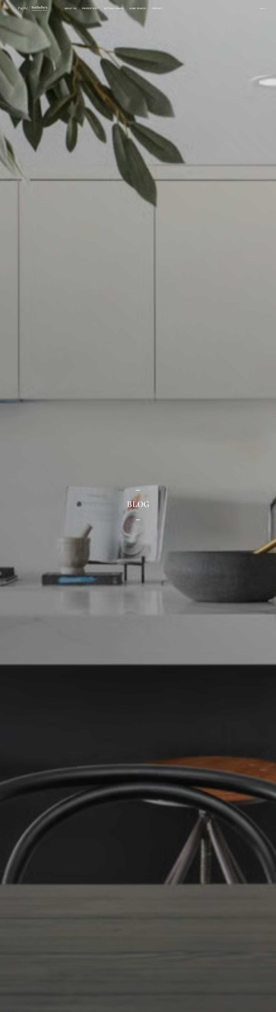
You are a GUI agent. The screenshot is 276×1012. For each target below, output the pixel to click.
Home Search (137, 8)
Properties (89, 8)
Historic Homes (114, 8)
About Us (70, 8)
